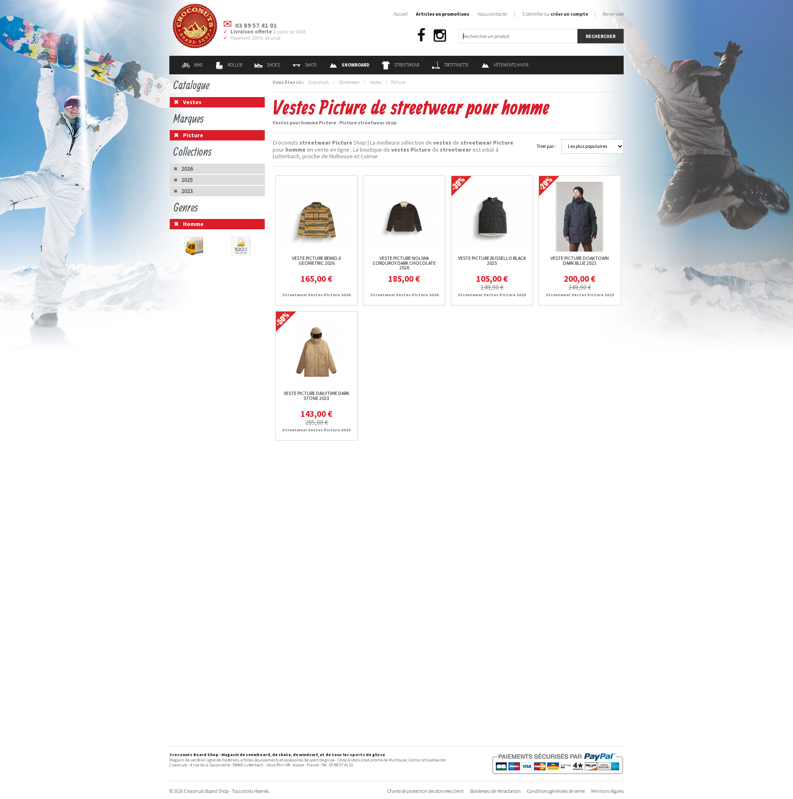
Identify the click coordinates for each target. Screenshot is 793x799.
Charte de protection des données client (425, 791)
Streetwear (406, 65)
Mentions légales (607, 791)
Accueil (401, 14)
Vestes (375, 82)
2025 (187, 179)
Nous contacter (492, 14)
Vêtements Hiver (511, 65)
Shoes (273, 65)
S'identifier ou (555, 14)
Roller (235, 65)
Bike (198, 65)
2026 (187, 168)
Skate (311, 65)
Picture (398, 82)
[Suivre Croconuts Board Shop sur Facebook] (421, 36)
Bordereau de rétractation (495, 791)
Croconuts (319, 82)
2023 (187, 191)
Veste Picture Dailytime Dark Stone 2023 (316, 395)
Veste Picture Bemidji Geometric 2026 (316, 260)
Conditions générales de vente (556, 791)
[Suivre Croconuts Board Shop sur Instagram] (440, 36)
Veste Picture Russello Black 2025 (492, 260)
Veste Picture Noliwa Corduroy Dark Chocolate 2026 (404, 263)
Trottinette (456, 65)
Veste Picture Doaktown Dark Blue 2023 (580, 260)
